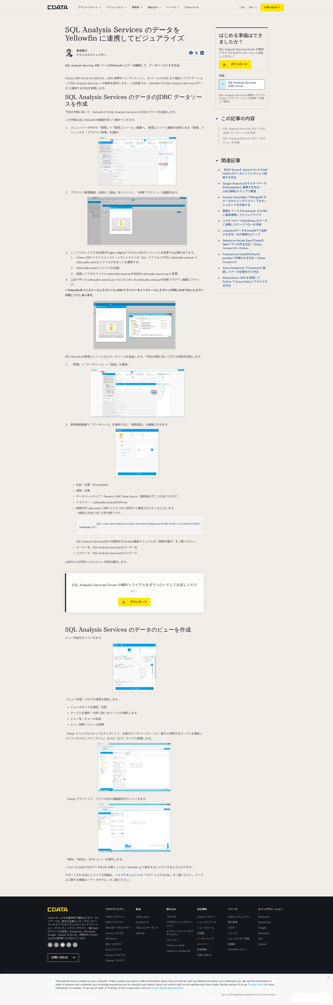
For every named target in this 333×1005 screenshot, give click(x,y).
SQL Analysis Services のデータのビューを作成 (244, 140)
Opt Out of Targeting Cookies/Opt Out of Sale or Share (248, 994)
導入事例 (232, 922)
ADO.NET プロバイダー (118, 927)
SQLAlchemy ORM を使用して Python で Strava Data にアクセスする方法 (245, 281)
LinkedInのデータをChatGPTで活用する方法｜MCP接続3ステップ (244, 232)
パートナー (172, 940)
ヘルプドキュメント (127, 875)
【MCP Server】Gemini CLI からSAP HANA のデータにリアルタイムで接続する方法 (245, 173)
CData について (206, 916)
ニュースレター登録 (238, 938)
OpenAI (262, 944)
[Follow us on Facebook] (191, 53)
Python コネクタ (114, 933)
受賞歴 (200, 933)
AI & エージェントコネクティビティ (180, 933)
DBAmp (140, 933)
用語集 (231, 944)
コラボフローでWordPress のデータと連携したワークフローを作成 (245, 222)
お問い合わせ (271, 7)
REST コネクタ (113, 944)
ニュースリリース (206, 922)
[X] (56, 944)
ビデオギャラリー (237, 949)
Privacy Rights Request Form (167, 987)
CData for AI (191, 7)
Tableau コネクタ (115, 960)
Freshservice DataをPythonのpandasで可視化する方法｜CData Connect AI (244, 258)
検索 (251, 7)
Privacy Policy (256, 984)
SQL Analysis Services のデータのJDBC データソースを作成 (244, 131)
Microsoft (263, 933)
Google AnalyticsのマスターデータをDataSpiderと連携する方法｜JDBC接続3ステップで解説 (244, 187)
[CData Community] (75, 944)
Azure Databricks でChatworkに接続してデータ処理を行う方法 (244, 270)
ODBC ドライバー (115, 916)
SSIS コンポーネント (147, 927)
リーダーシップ (205, 938)
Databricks (264, 922)
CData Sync (143, 916)
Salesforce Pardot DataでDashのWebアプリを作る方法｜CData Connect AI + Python (243, 244)
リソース (232, 933)
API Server (111, 938)
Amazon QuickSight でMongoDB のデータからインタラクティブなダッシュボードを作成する (245, 201)
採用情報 (202, 949)
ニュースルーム (205, 927)
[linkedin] (50, 944)
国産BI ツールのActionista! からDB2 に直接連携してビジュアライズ (245, 213)
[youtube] (62, 944)
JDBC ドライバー (115, 922)
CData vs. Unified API (178, 950)
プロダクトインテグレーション (179, 924)
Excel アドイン (113, 949)
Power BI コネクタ (115, 955)
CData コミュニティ (239, 916)
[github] (68, 944)
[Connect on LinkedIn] (202, 53)
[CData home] (60, 7)
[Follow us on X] (196, 53)
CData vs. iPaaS (175, 945)
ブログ (231, 927)
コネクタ (171, 916)
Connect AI (142, 922)
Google (262, 927)
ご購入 (242, 7)
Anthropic (264, 916)
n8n (260, 938)
